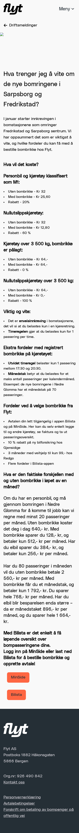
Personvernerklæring (22, 797)
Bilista (16, 695)
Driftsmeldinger (23, 25)
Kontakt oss (14, 782)
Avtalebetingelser (19, 803)
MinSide (18, 677)
